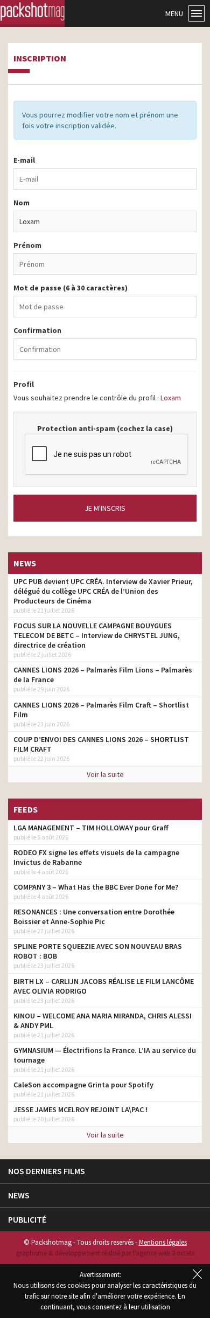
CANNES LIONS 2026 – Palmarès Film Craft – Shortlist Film (101, 709)
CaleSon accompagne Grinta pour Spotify (83, 1085)
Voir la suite (105, 774)
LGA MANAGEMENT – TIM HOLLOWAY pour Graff (91, 828)
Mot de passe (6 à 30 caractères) (70, 288)
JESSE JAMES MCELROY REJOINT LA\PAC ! (80, 1109)
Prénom (27, 245)
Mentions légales (163, 1242)
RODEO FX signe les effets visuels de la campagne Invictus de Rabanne (96, 857)
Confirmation (37, 330)
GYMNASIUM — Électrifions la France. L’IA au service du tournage (104, 1055)
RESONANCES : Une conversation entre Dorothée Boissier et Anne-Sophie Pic (93, 916)
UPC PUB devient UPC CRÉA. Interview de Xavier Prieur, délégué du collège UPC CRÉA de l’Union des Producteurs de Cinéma (103, 591)
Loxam (170, 398)
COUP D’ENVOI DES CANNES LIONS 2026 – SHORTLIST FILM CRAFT (101, 744)
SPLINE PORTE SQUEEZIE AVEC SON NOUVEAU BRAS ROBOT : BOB (97, 951)
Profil (23, 384)
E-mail (24, 160)
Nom (21, 202)
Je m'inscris (105, 508)
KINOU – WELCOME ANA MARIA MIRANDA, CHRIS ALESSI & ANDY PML (102, 1020)
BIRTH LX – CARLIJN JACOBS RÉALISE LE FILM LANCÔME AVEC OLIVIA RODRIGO (103, 986)
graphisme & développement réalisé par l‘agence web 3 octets (105, 1253)
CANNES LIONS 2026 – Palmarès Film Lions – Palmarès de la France (102, 674)
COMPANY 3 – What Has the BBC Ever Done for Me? (95, 887)
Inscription (39, 59)
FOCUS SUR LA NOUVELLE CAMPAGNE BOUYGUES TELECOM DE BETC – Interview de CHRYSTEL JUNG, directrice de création (96, 635)
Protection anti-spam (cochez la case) (105, 428)
